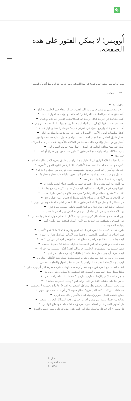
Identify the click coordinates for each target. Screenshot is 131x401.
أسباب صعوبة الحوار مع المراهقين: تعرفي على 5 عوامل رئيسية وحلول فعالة (81, 128)
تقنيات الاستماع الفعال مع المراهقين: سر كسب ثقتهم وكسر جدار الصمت (83, 193)
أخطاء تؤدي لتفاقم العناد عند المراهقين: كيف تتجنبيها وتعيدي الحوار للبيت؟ (82, 114)
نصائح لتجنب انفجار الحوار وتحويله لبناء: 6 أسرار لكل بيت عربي (89, 295)
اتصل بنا (119, 156)
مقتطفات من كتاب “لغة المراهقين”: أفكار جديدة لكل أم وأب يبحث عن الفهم (81, 290)
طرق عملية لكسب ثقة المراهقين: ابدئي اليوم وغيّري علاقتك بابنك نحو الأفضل (81, 230)
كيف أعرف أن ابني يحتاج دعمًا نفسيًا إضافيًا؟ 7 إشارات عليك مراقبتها (85, 253)
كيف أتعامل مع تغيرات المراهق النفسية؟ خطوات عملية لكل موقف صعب (83, 244)
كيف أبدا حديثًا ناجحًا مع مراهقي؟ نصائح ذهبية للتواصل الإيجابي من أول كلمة (82, 239)
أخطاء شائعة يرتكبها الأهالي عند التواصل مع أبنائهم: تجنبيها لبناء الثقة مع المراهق (79, 123)
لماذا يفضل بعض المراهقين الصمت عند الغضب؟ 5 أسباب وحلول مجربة (84, 272)
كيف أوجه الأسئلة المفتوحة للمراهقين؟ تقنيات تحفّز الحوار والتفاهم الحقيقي (82, 262)
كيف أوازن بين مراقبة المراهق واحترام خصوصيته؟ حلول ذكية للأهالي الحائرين (80, 258)
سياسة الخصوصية (114, 225)
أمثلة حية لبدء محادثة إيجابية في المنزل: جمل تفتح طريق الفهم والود (86, 146)
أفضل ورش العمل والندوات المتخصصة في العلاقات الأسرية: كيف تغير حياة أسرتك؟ (77, 142)
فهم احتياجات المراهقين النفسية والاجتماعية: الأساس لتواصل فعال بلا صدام (82, 234)
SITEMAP (118, 105)
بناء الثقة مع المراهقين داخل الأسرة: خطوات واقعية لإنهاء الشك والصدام (84, 183)
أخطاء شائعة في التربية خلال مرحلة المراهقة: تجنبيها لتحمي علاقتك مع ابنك (82, 119)
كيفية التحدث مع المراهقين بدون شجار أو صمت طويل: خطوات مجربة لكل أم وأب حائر (76, 267)
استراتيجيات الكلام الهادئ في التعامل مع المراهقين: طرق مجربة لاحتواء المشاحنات (77, 160)
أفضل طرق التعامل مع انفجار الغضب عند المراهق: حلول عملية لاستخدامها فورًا (80, 137)
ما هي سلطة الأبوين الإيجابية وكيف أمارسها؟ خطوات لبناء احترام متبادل (84, 276)
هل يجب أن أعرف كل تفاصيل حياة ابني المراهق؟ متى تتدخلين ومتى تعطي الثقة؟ (79, 309)
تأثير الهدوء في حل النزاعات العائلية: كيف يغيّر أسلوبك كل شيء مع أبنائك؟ (83, 188)
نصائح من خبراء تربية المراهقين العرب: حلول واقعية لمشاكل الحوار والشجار (81, 299)
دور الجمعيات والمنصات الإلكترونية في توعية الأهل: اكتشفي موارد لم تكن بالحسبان (78, 216)
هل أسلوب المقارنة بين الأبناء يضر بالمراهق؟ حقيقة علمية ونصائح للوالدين (83, 304)
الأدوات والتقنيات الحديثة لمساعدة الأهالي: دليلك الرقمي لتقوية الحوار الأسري (81, 165)
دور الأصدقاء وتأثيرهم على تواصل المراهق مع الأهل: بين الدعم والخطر (85, 211)
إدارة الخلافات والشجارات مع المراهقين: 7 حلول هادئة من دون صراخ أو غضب (81, 151)
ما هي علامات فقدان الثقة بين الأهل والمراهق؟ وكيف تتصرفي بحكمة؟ (85, 281)
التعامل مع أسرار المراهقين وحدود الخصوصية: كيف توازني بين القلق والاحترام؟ (80, 170)
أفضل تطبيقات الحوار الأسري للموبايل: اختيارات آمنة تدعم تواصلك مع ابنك (83, 132)
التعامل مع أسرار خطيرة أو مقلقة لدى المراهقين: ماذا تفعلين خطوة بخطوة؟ (82, 174)
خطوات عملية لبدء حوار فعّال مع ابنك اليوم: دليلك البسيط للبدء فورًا (86, 207)
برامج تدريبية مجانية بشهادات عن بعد (103, 179)
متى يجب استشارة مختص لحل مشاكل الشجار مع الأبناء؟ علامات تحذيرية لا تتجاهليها (77, 285)
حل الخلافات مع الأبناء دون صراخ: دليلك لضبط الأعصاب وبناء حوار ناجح (84, 197)
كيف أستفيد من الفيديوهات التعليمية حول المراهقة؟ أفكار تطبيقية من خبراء (82, 248)
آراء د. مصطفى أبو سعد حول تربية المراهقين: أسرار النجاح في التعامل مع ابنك (81, 109)
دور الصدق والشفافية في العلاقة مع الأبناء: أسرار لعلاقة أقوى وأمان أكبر (83, 221)
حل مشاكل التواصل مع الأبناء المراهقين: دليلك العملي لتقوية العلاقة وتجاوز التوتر (79, 202)
